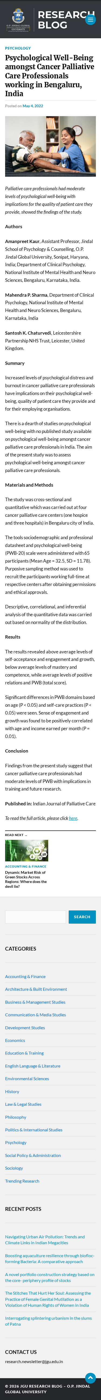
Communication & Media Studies (35, 1014)
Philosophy (15, 1117)
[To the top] (90, 1378)
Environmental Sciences (27, 1078)
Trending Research (22, 1180)
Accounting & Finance (25, 976)
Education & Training (24, 1052)
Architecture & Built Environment (36, 989)
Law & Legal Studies (23, 1104)
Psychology (18, 48)
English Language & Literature (32, 1065)
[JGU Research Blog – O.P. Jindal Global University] (50, 19)
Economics (15, 1040)
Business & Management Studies (35, 1001)
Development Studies (25, 1027)
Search (82, 917)
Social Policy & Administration (33, 1155)
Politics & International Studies (33, 1129)
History (12, 1091)
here (73, 818)
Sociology (14, 1167)
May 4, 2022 (33, 105)
